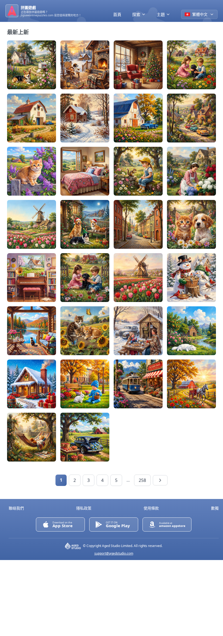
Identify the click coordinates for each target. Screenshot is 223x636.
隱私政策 (83, 508)
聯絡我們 (16, 508)
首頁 (117, 14)
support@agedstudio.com (113, 553)
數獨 (215, 508)
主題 (161, 14)
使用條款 (151, 508)
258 (142, 480)
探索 (136, 14)
